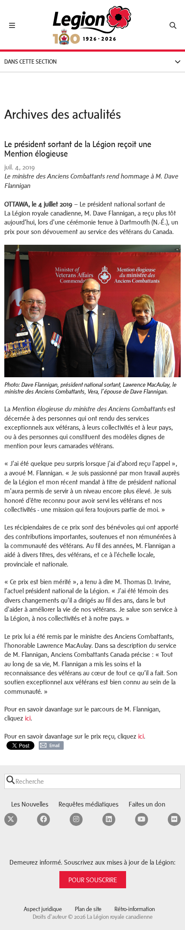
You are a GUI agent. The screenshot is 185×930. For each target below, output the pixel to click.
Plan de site (88, 909)
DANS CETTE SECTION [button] (30, 62)
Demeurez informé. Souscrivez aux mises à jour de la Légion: (92, 862)
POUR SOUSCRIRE (92, 880)
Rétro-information (134, 909)
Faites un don (147, 804)
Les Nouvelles (29, 804)
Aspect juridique (43, 909)
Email (54, 745)
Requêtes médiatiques (88, 804)
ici (28, 718)
